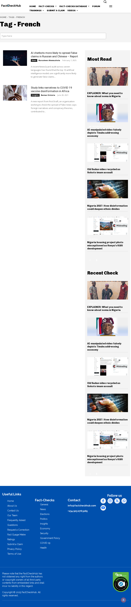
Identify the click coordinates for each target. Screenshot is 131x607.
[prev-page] (90, 260)
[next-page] (97, 260)
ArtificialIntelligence (101, 127)
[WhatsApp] (124, 501)
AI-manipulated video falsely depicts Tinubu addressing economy (104, 132)
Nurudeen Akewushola (49, 60)
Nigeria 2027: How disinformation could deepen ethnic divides (107, 207)
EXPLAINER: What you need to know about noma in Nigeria (105, 95)
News (34, 60)
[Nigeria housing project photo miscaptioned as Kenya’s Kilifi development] (107, 225)
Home (3, 17)
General (93, 166)
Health (92, 90)
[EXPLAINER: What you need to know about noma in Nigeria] (107, 76)
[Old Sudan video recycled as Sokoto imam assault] (107, 152)
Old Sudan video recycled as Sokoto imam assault (103, 171)
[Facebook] (103, 501)
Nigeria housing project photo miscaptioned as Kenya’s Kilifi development (105, 245)
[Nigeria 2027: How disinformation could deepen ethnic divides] (107, 189)
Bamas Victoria (48, 95)
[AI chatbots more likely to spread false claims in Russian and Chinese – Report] (15, 58)
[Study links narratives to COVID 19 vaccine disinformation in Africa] (15, 93)
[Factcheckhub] (11, 5)
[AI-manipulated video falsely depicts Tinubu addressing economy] (107, 113)
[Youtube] (103, 508)
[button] (105, 1)
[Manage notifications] (123, 600)
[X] (117, 501)
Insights (35, 95)
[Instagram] (110, 501)
